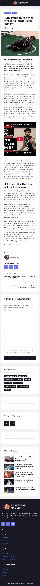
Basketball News (11, 376)
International (9, 379)
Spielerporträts (10, 386)
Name (6, 329)
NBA (14, 13)
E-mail (6, 336)
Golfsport (4, 575)
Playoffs (8, 383)
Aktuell (8, 13)
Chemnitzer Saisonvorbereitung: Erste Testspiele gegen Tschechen (24, 466)
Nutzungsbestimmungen (9, 556)
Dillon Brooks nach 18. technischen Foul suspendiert (24, 481)
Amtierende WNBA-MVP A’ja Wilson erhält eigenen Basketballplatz (24, 459)
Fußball (3, 572)
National (27, 379)
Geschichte (22, 376)
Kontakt (4, 534)
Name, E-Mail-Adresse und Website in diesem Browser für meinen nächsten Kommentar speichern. (20, 352)
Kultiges (19, 379)
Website (6, 343)
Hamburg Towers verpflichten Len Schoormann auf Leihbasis (25, 489)
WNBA (8, 389)
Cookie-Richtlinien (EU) (9, 559)
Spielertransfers (23, 386)
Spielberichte (18, 383)
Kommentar (7, 310)
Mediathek (4, 540)
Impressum (5, 537)
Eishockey (4, 569)
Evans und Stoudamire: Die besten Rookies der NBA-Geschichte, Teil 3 (24, 474)
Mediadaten (5, 544)
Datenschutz (5, 553)
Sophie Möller (15, 257)
